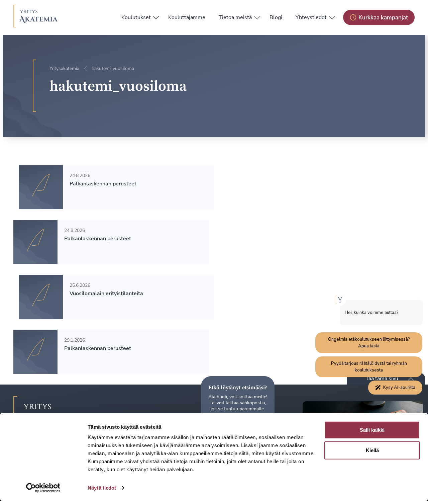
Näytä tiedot (102, 488)
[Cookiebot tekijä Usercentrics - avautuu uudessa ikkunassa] (43, 488)
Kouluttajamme (186, 17)
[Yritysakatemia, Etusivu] (35, 17)
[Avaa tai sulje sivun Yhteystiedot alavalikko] (332, 16)
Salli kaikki (372, 430)
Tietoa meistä (235, 17)
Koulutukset (136, 17)
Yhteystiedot (311, 17)
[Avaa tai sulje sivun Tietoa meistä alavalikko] (257, 16)
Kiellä (372, 450)
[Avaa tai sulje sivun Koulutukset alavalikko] (156, 16)
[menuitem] (136, 17)
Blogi (276, 17)
